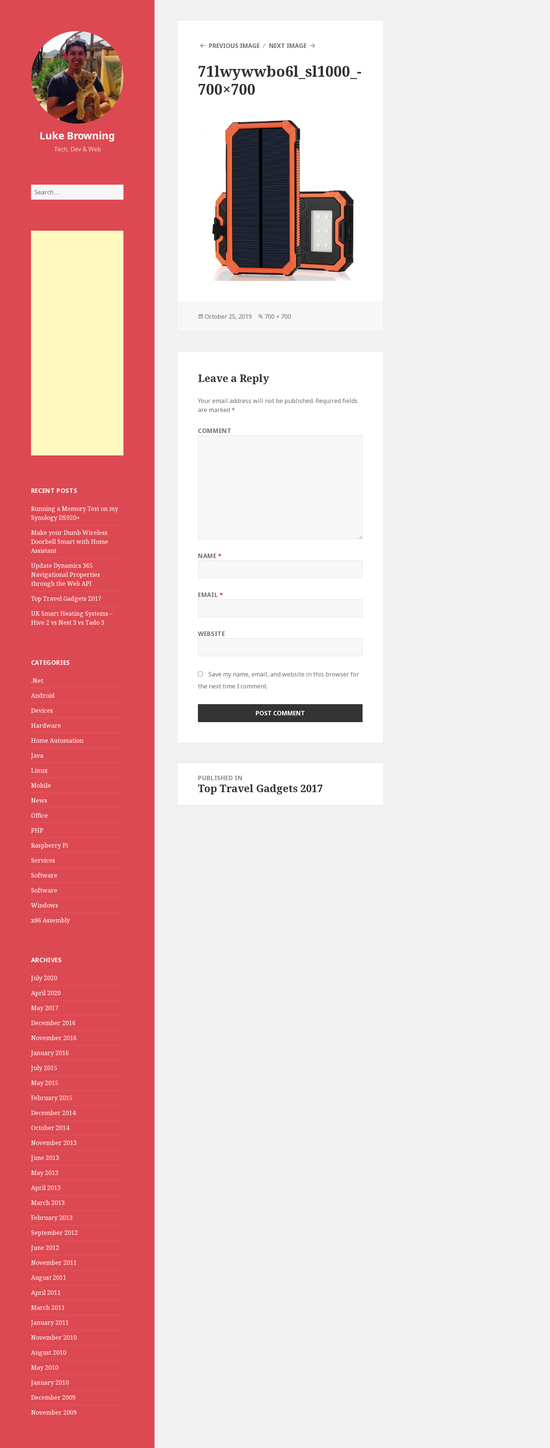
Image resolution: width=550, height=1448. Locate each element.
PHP (37, 830)
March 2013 (48, 1203)
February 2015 (52, 1098)
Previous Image (234, 46)
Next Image (287, 46)
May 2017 (44, 1008)
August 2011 (48, 1277)
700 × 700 (278, 316)
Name (210, 556)
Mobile (41, 785)
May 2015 (44, 1083)
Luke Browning (77, 135)
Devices (42, 710)
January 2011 (50, 1322)
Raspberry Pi (49, 845)
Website (211, 634)
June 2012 (45, 1247)
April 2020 (46, 993)
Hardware (46, 725)
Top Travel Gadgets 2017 (66, 598)
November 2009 (54, 1412)
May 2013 (44, 1173)
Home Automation (57, 740)
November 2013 (54, 1143)
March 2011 (48, 1307)
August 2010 (48, 1352)
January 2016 (50, 1053)
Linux (39, 770)
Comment (214, 431)
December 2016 (53, 1023)
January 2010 (50, 1382)
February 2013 (52, 1218)
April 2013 (46, 1188)
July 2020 (44, 978)
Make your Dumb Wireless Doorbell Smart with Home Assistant (69, 541)
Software (44, 875)
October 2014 (50, 1128)
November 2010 (54, 1337)
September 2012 (54, 1233)
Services (43, 860)
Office (39, 815)
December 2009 (53, 1397)
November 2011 (54, 1262)
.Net (37, 680)
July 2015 (44, 1068)
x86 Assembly (50, 920)
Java (37, 755)
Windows (44, 905)
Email (210, 595)
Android (43, 695)
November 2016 (54, 1038)
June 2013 (45, 1158)
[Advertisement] (77, 343)
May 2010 (44, 1367)
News (39, 800)
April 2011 (46, 1292)
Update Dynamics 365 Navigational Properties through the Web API (65, 574)
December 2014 (53, 1113)
